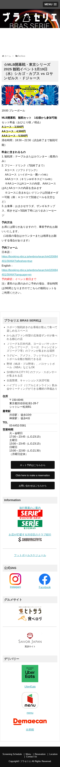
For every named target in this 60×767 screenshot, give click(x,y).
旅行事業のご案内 (30, 507)
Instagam (15, 587)
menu (30, 712)
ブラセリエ (25, 761)
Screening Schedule (12, 754)
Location (53, 754)
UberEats (30, 686)
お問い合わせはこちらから (33, 485)
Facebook (45, 587)
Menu (28, 754)
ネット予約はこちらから (33, 465)
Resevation (40, 754)
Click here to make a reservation (33, 475)
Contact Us (31, 756)
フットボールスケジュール (30, 555)
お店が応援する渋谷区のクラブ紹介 (30, 534)
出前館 (30, 729)
